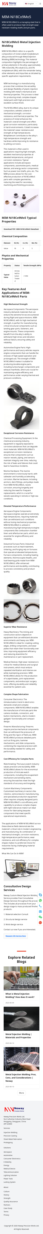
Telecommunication (11, 1172)
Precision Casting (10, 1136)
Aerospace (8, 1152)
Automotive (8, 1155)
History (6, 1195)
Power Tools (8, 1179)
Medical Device (9, 1169)
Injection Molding (10, 1132)
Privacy (6, 1215)
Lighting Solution (10, 1175)
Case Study (8, 1208)
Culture (6, 1191)
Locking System (9, 1182)
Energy (6, 1165)
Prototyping (8, 1142)
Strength (7, 1198)
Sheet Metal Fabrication (13, 1139)
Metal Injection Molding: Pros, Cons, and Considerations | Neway (21, 1077)
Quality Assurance (11, 1201)
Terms (6, 1211)
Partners (7, 1205)
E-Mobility (7, 1162)
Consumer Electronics (12, 1159)
